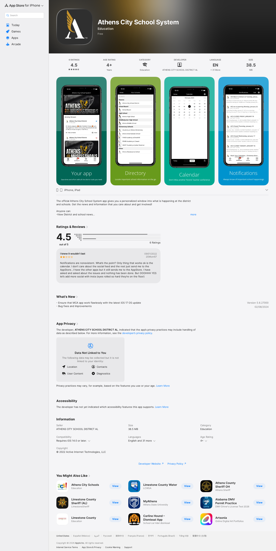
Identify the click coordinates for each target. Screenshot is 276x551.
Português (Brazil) (166, 536)
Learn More (163, 385)
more (193, 214)
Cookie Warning (112, 547)
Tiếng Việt (184, 536)
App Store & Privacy (91, 547)
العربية (96, 536)
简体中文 (120, 536)
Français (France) (136, 536)
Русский (107, 536)
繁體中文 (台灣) (199, 536)
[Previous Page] (52, 131)
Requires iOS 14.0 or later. (71, 440)
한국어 (151, 536)
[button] (24, 25)
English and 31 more (140, 440)
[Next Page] (272, 131)
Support (128, 547)
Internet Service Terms (67, 547)
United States (62, 536)
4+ (202, 440)
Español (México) (81, 536)
